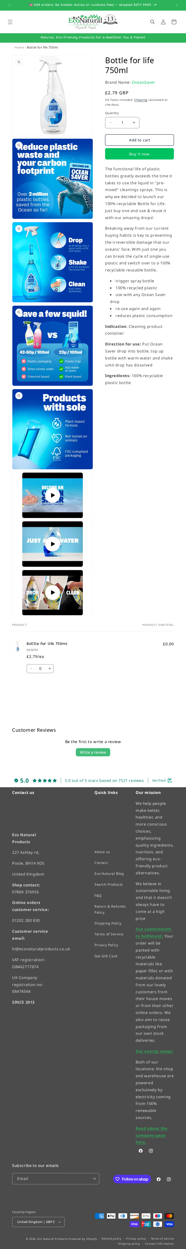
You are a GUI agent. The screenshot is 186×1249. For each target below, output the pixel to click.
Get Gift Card (105, 955)
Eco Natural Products (52, 1238)
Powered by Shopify (82, 1238)
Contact (101, 862)
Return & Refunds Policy (110, 909)
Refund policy (111, 1238)
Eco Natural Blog (109, 873)
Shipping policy (129, 1243)
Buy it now (139, 154)
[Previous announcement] (9, 5)
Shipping (140, 100)
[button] (10, 22)
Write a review (93, 752)
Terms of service (162, 1238)
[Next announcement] (176, 5)
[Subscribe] (93, 1178)
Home (19, 47)
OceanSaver (143, 82)
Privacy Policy (106, 945)
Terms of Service (109, 934)
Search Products (108, 884)
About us (102, 851)
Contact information (159, 1243)
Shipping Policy (108, 923)
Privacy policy (136, 1238)
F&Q (98, 895)
